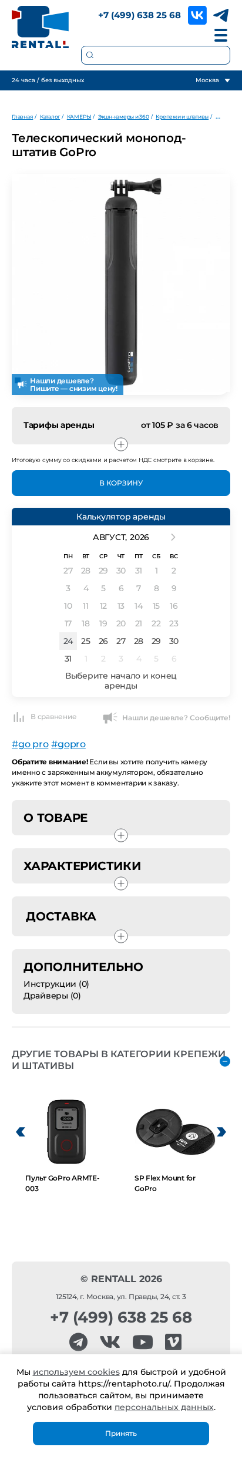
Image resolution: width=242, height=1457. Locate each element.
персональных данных (164, 1407)
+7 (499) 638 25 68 (139, 15)
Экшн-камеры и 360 (123, 116)
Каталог (50, 116)
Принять (121, 1433)
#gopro (68, 744)
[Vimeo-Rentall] (173, 1342)
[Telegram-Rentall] (78, 1342)
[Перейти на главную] (40, 27)
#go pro (30, 744)
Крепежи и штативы (182, 116)
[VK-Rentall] (109, 1342)
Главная (22, 116)
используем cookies (76, 1372)
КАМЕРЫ (79, 116)
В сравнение (53, 716)
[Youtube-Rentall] (142, 1342)
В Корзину (121, 482)
